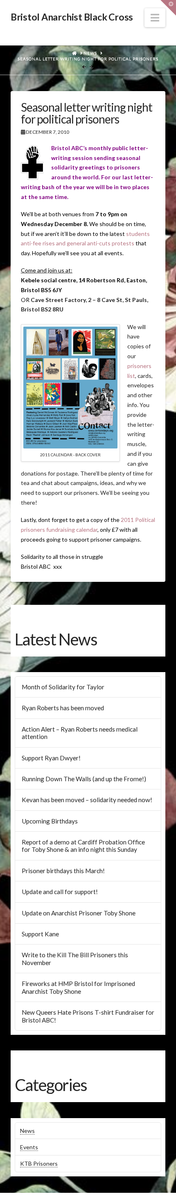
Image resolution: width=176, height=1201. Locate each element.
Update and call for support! (60, 891)
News (27, 1130)
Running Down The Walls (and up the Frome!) (84, 778)
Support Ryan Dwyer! (51, 758)
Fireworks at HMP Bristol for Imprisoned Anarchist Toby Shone (78, 987)
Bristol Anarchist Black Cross (72, 17)
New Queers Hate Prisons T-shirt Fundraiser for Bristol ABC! (88, 1016)
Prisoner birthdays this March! (63, 870)
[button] (154, 17)
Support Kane (40, 934)
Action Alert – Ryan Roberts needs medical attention (80, 733)
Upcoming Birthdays (50, 821)
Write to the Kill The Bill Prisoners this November (75, 958)
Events (29, 1147)
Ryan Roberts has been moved (63, 707)
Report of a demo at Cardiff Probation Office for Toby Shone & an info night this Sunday (83, 845)
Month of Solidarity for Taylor (63, 687)
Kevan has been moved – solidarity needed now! (87, 799)
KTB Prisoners (39, 1163)
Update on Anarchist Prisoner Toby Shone (78, 913)
